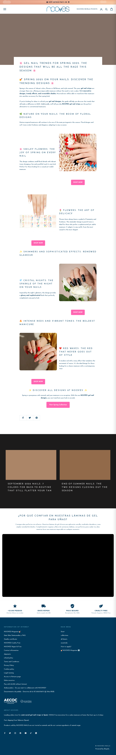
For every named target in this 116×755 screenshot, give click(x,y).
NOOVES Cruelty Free (12, 643)
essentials (64, 643)
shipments (7, 654)
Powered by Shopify (102, 749)
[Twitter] (10, 733)
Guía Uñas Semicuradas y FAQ (15, 635)
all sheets (64, 639)
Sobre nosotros (9, 680)
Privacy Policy (9, 665)
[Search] (106, 9)
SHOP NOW (77, 182)
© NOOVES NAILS (102, 746)
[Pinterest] (20, 733)
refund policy (8, 658)
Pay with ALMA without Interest (15, 684)
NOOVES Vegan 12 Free (12, 647)
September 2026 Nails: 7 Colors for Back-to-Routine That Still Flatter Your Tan (30, 487)
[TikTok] (31, 733)
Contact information (11, 650)
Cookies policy (9, 669)
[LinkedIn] (36, 733)
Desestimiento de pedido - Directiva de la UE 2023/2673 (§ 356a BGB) (29, 692)
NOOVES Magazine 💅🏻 (12, 632)
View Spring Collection (58, 405)
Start (63, 632)
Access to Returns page (12, 677)
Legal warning (9, 673)
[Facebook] (5, 733)
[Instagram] (15, 733)
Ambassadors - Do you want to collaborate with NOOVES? (25, 688)
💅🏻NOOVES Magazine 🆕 (70, 650)
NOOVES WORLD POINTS (87, 9)
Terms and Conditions (11, 662)
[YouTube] (25, 733)
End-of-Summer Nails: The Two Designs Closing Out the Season (85, 487)
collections (64, 635)
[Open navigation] (4, 9)
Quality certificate (10, 639)
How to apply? (66, 647)
